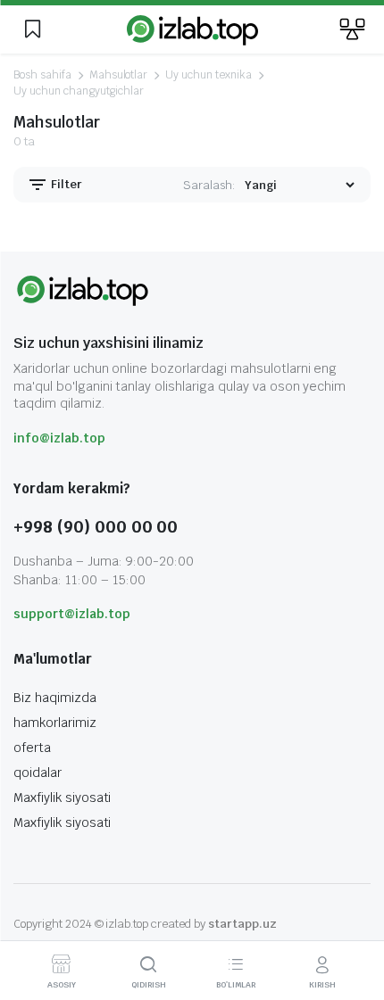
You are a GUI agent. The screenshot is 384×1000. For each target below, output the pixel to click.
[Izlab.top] (192, 29)
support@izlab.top (71, 614)
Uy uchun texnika (208, 75)
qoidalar (37, 772)
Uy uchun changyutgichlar (78, 91)
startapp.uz (242, 923)
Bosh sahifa (42, 75)
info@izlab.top (59, 438)
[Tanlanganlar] (32, 29)
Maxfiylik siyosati (62, 797)
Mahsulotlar (118, 75)
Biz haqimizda (54, 698)
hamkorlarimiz (54, 723)
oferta (32, 748)
